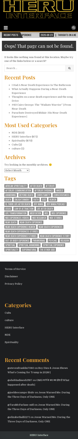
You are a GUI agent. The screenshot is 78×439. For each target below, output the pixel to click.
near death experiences (50, 227)
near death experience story (55, 236)
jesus (8, 208)
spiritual (10, 245)
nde (46, 213)
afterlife (50, 186)
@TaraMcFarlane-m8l (21, 404)
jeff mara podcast (56, 204)
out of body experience (17, 240)
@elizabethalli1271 (19, 417)
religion (65, 240)
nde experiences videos (17, 218)
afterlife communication (18, 190)
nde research (39, 218)
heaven (52, 199)
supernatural (29, 249)
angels (59, 190)
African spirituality (16, 186)
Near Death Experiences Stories (21, 231)
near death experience (31, 222)
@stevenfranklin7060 (21, 368)
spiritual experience (53, 245)
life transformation (16, 213)
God (44, 199)
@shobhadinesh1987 (20, 380)
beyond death (26, 195)
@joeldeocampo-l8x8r (21, 392)
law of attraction (24, 208)
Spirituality (19, 140)
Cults (15, 144)
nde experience (58, 213)
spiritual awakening (29, 245)
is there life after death (17, 204)
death (8, 199)
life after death (45, 208)
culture (16, 148)
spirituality (11, 249)
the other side (47, 249)
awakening (10, 195)
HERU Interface (21, 136)
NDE (14, 132)
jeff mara (38, 204)
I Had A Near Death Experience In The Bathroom (41, 85)
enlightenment (22, 199)
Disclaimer (11, 276)
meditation (35, 213)
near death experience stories (21, 236)
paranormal (39, 240)
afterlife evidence (43, 190)
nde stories (56, 218)
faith (36, 199)
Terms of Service (15, 269)
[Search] (73, 27)
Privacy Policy (13, 283)
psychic (53, 240)
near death (10, 222)
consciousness (62, 195)
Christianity (43, 195)
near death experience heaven (20, 227)
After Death (36, 186)
